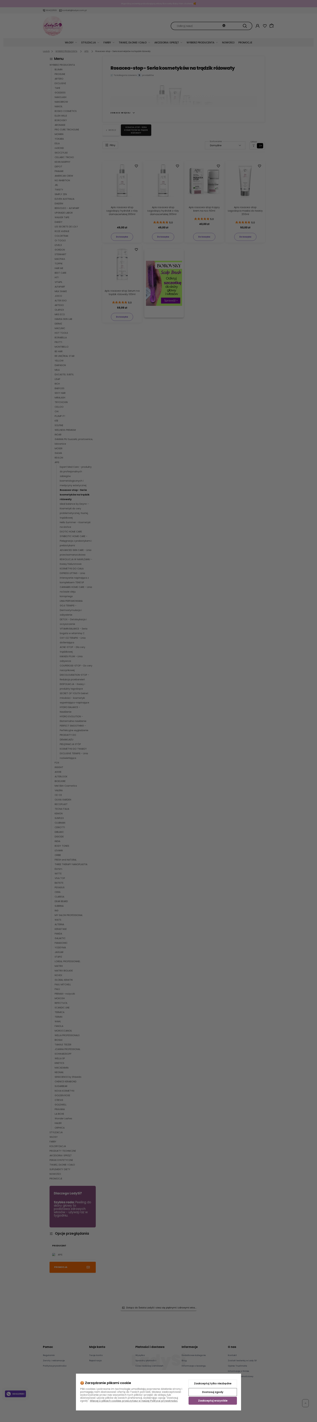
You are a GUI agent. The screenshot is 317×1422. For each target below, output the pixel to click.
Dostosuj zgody (212, 1392)
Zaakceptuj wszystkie (213, 1401)
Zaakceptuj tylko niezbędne (212, 1383)
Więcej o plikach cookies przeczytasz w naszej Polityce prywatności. (134, 1401)
